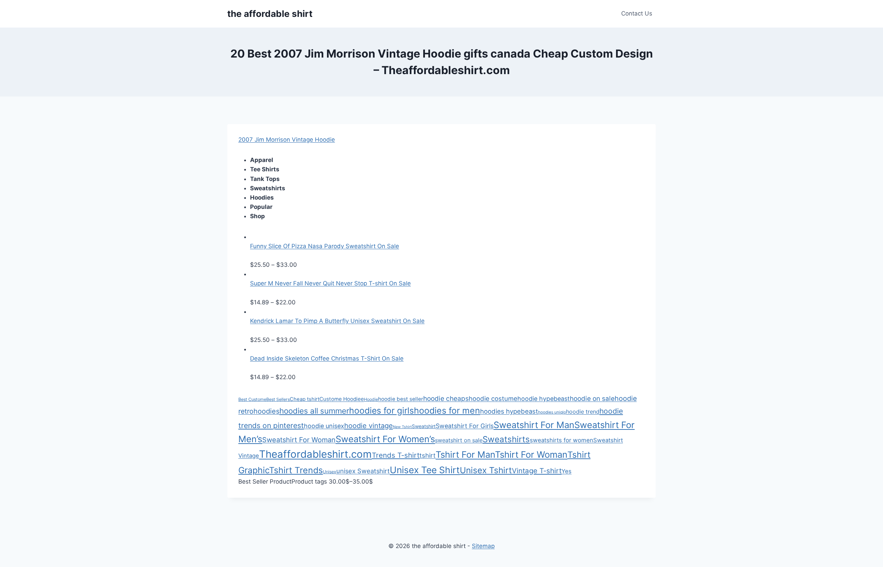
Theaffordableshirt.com (315, 454)
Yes (567, 471)
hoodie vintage (368, 426)
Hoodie (371, 399)
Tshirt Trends (296, 470)
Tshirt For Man (465, 454)
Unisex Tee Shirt (425, 469)
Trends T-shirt (395, 455)
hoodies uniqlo (552, 412)
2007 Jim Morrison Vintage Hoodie (286, 139)
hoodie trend (582, 411)
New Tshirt (402, 427)
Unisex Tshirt (486, 470)
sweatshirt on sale (459, 440)
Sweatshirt (424, 426)
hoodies (266, 411)
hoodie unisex (324, 425)
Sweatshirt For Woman (299, 440)
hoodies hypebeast (509, 411)
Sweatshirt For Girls (465, 425)
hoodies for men (447, 410)
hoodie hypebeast (543, 398)
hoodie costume (493, 398)
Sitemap (483, 546)
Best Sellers (278, 399)
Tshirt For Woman (531, 454)
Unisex (329, 471)
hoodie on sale (592, 399)
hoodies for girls (381, 410)
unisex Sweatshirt (363, 471)
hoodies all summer (314, 410)
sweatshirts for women (561, 440)
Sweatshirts (506, 439)
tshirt (427, 455)
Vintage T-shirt (537, 470)
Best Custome (252, 399)
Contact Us (636, 13)
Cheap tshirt (304, 399)
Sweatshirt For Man (534, 424)
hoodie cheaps (446, 398)
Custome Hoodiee (341, 399)
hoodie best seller (400, 399)
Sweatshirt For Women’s (385, 439)
